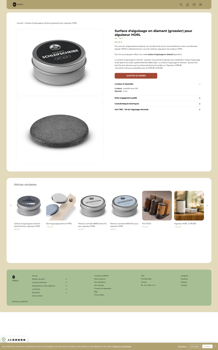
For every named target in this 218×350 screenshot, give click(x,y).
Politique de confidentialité (122, 346)
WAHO (20, 4)
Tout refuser (194, 346)
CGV (143, 276)
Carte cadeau (99, 295)
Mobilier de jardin (38, 279)
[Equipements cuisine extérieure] (66, 286)
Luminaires (36, 289)
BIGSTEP (24, 302)
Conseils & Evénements (102, 288)
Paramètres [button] (182, 346)
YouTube (184, 285)
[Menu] (200, 4)
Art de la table (37, 296)
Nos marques (99, 285)
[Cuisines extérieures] (66, 282)
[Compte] (187, 4)
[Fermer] (215, 346)
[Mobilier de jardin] (66, 279)
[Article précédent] (10, 205)
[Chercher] (181, 4)
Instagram (184, 276)
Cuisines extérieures (39, 282)
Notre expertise (99, 279)
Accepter (207, 346)
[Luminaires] (66, 289)
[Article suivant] (207, 205)
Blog (96, 292)
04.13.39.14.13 (149, 285)
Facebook (184, 279)
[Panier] (194, 4)
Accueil (34, 276)
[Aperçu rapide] (29, 205)
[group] (109, 211)
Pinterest (184, 282)
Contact (144, 282)
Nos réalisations (100, 282)
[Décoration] (66, 292)
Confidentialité (146, 279)
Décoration (36, 292)
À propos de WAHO (101, 276)
